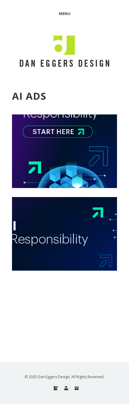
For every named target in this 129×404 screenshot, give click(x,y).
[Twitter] (66, 388)
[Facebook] (56, 388)
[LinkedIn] (77, 388)
